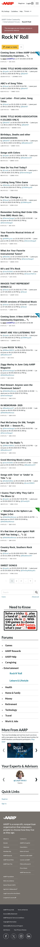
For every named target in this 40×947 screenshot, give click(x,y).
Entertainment (11, 668)
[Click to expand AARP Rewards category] (3, 651)
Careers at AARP (25, 860)
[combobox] (20, 592)
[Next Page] (35, 581)
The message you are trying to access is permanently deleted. (18, 29)
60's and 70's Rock (10, 268)
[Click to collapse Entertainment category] (2, 668)
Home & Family (12, 692)
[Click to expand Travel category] (3, 716)
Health (8, 687)
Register (5, 799)
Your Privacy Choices (20, 930)
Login (28, 3)
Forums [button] (26, 11)
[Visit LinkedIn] (29, 936)
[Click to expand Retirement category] (3, 704)
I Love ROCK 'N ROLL (12, 347)
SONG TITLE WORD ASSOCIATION (19, 68)
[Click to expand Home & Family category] (3, 693)
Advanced (35, 597)
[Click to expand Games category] (3, 646)
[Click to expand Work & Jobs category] (3, 721)
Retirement (11, 704)
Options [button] (21, 47)
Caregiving (10, 662)
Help (21, 11)
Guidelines (14, 11)
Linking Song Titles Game (14, 182)
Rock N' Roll (16, 673)
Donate (5, 843)
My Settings (5, 11)
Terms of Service (23, 910)
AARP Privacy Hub (8, 910)
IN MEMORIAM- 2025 (11, 405)
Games (8, 645)
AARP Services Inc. (25, 872)
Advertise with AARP (26, 855)
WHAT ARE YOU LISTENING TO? (18, 332)
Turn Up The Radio (11, 443)
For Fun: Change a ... (12, 197)
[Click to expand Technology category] (3, 710)
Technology (11, 710)
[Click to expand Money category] (3, 699)
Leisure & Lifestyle (19, 680)
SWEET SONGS (9, 565)
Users (4, 597)
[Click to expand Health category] (3, 687)
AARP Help (10, 656)
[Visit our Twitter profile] (13, 936)
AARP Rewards (13, 651)
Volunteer (6, 847)
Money (8, 698)
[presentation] (3, 749)
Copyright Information (9, 922)
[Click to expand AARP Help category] (3, 657)
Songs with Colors (10, 152)
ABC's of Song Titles (11, 83)
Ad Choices (6, 930)
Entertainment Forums (11, 22)
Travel (8, 715)
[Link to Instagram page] (21, 936)
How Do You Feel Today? (14, 167)
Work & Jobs (11, 721)
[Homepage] (8, 3)
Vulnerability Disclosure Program (13, 926)
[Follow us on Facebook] (6, 936)
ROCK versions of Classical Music (19, 302)
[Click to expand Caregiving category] (3, 663)
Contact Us (23, 839)
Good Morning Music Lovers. (16, 460)
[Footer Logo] (20, 817)
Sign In (4, 804)
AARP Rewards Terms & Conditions (13, 918)
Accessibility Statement (10, 914)
